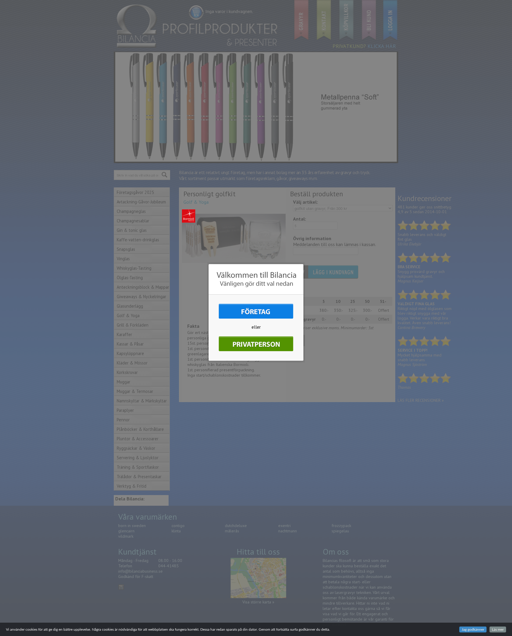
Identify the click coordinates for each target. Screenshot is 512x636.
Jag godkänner (473, 629)
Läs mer (498, 629)
